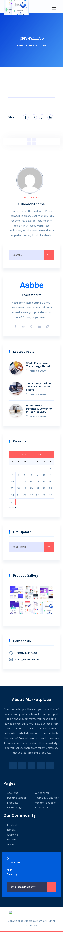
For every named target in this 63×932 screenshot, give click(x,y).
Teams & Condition (47, 797)
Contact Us (42, 807)
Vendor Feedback (45, 802)
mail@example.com (27, 659)
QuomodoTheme (31, 204)
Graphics (12, 834)
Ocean (10, 844)
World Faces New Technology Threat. (38, 364)
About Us (12, 792)
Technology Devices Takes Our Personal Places (39, 386)
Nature (11, 829)
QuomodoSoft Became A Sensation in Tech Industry (39, 408)
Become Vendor (16, 797)
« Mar (12, 507)
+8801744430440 (26, 653)
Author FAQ (42, 792)
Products (12, 802)
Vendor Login (15, 807)
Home (20, 45)
